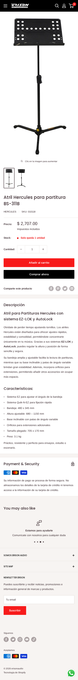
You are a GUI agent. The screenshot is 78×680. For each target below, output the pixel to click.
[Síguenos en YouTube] (26, 639)
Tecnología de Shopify (15, 672)
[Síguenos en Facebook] (6, 639)
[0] (71, 6)
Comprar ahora (39, 274)
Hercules (10, 211)
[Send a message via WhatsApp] (71, 673)
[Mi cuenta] (64, 6)
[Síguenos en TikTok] (33, 639)
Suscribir (15, 610)
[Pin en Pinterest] (58, 288)
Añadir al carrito (39, 262)
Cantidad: (9, 249)
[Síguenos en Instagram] (19, 639)
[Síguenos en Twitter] (13, 639)
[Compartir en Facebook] (51, 288)
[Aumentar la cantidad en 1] (43, 249)
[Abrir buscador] (57, 6)
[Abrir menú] (5, 5)
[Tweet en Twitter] (64, 288)
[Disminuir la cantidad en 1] (21, 249)
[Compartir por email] (71, 288)
